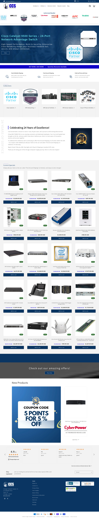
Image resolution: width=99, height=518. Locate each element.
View (5, 54)
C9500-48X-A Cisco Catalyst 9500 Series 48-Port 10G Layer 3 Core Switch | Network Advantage (14, 340)
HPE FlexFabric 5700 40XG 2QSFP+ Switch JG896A (14, 267)
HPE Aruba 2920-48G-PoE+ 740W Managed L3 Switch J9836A (37, 267)
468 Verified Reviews (13, 456)
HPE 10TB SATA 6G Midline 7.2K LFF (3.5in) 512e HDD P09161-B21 (37, 231)
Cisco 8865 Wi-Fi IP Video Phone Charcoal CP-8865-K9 (37, 303)
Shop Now (49, 373)
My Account (35, 497)
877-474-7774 (6, 495)
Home (33, 481)
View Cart (34, 500)
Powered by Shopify (41, 516)
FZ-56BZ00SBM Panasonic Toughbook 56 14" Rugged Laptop (13, 194)
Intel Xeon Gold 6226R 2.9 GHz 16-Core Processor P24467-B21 (61, 267)
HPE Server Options (68, 108)
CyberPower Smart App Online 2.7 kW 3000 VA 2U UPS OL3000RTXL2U (75, 422)
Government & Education (38, 495)
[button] (36, 6)
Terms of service (73, 516)
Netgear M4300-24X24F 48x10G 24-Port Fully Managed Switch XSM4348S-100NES (37, 194)
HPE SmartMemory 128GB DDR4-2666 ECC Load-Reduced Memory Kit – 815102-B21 (85, 340)
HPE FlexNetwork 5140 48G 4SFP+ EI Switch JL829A (13, 303)
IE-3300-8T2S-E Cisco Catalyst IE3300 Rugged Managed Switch (61, 303)
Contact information (65, 516)
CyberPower (75, 439)
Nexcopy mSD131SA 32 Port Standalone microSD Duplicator (61, 231)
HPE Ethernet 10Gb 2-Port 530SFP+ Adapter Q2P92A (13, 231)
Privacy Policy (35, 488)
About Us (34, 483)
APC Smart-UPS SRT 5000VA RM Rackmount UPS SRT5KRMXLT (37, 340)
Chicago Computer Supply (30, 516)
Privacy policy (49, 516)
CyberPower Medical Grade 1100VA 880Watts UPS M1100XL (85, 231)
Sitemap (34, 502)
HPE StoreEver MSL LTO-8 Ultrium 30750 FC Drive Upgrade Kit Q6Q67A (85, 267)
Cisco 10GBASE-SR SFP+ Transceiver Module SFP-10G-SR (85, 194)
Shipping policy (57, 516)
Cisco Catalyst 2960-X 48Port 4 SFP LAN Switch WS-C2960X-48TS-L (61, 194)
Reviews (34, 504)
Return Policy (35, 492)
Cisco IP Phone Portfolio (87, 108)
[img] (13, 454)
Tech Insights (35, 490)
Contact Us (35, 485)
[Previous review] (5, 454)
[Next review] (94, 454)
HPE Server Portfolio (48, 108)
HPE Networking (29, 108)
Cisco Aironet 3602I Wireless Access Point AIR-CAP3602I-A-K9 (61, 340)
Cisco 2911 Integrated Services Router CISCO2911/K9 (85, 303)
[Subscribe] (91, 472)
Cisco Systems (10, 108)
